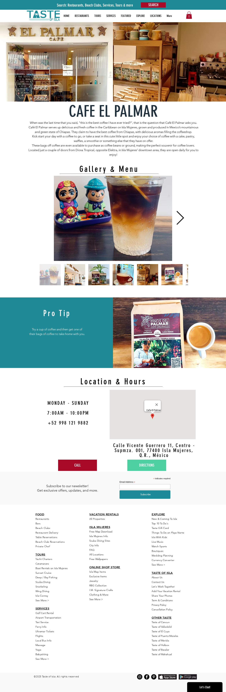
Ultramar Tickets (44, 631)
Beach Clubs (42, 528)
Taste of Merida (160, 640)
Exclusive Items (98, 576)
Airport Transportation (48, 617)
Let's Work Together (163, 586)
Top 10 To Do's (160, 523)
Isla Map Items (97, 571)
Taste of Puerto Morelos (165, 636)
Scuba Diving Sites (99, 540)
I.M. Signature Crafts (101, 590)
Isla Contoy (41, 595)
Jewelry (93, 581)
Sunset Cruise (43, 572)
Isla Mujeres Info (98, 536)
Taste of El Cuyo (161, 631)
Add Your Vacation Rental (166, 591)
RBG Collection (98, 585)
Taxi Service (42, 622)
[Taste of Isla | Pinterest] (153, 676)
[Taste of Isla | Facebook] (146, 676)
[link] (189, 15)
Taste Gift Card (160, 528)
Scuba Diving (42, 582)
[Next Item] (180, 218)
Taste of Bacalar (160, 649)
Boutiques (157, 551)
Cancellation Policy (162, 609)
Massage (40, 645)
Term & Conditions (162, 600)
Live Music (157, 541)
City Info (94, 545)
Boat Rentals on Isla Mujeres (51, 568)
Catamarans (42, 563)
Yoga (38, 649)
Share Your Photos (162, 595)
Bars (38, 523)
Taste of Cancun (161, 622)
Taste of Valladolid (162, 626)
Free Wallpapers (98, 559)
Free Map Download (100, 531)
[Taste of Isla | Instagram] (139, 676)
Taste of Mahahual (162, 654)
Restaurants (42, 518)
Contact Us (158, 582)
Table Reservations (46, 537)
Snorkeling (41, 586)
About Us (157, 577)
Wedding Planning (162, 555)
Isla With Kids (159, 537)
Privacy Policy (159, 604)
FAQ (91, 549)
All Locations (96, 554)
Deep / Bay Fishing (46, 577)
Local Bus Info (43, 640)
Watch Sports (159, 546)
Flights (39, 636)
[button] (126, 16)
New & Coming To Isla (164, 518)
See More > (42, 600)
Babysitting (41, 654)
